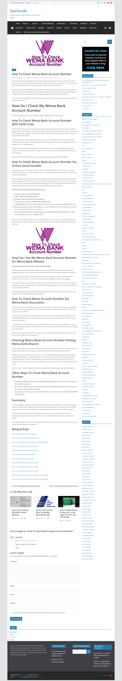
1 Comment (32, 78)
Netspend (85, 301)
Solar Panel (85, 351)
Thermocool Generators (89, 375)
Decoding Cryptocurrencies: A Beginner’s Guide (96, 97)
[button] (29, 23)
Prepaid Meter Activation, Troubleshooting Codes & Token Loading (102, 664)
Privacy (18, 32)
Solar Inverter (86, 348)
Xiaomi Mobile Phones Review (91, 404)
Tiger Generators (87, 378)
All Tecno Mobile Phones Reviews (92, 137)
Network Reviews (87, 304)
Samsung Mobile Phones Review (91, 331)
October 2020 (86, 532)
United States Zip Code (89, 398)
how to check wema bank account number (47, 78)
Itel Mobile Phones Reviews (90, 275)
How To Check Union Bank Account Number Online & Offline (30, 479)
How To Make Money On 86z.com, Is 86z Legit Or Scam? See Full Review (68, 513)
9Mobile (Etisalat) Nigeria (89, 119)
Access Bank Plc (87, 122)
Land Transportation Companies (91, 287)
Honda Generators (87, 251)
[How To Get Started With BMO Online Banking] (20, 497)
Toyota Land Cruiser (88, 100)
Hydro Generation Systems (90, 257)
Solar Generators (87, 345)
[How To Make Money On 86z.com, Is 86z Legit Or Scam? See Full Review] (68, 497)
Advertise (83, 28)
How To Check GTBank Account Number (24, 454)
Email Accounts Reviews (89, 204)
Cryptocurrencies (47, 23)
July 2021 (85, 506)
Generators (61, 23)
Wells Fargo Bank (87, 401)
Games (84, 231)
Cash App (85, 169)
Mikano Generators (88, 295)
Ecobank (84, 193)
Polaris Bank (85, 322)
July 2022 (85, 471)
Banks (35, 23)
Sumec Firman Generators (90, 366)
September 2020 (87, 535)
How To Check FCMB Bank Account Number (25, 446)
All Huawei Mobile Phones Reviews (92, 131)
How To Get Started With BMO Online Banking (20, 512)
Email (12, 595)
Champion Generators (88, 172)
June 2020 (85, 544)
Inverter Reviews (87, 269)
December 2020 (87, 527)
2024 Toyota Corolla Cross (90, 103)
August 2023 (86, 435)
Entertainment (86, 210)
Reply (17, 548)
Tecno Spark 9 (35, 3)
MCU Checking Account (89, 88)
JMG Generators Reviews (89, 278)
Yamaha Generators (88, 407)
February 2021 (86, 521)
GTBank (84, 245)
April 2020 (85, 550)
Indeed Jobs (85, 260)
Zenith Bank (85, 413)
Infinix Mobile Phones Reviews (91, 263)
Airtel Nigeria (86, 128)
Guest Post (93, 28)
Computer (50, 28)
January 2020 (86, 559)
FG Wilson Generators (88, 216)
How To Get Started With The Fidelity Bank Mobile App (44, 512)
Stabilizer (85, 357)
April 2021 (85, 515)
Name (12, 586)
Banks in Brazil (86, 154)
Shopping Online (87, 343)
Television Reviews (87, 372)
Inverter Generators (88, 266)
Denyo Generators (87, 187)
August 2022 (86, 468)
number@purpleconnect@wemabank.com (29, 209)
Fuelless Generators (88, 228)
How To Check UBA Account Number (23, 458)
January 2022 (86, 488)
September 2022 (87, 465)
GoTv (83, 243)
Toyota (84, 381)
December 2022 (87, 456)
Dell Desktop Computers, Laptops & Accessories (96, 184)
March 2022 (85, 482)
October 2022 (86, 462)
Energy (59, 28)
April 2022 (85, 479)
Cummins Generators (88, 181)
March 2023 (85, 447)
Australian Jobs (86, 143)
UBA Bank (85, 390)
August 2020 (86, 538)
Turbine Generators (88, 387)
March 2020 (85, 553)
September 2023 (87, 432)
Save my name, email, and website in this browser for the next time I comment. (39, 613)
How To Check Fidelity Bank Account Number (25, 450)
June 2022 (85, 474)
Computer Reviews (87, 175)
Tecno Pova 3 (86, 109)
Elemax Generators (88, 198)
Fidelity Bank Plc (87, 219)
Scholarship (85, 337)
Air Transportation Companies (91, 125)
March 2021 (85, 518)
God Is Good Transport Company (92, 240)
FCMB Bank (85, 213)
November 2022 (87, 459)
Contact (67, 28)
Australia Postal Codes (88, 140)
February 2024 (86, 426)
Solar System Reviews (88, 354)
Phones (25, 23)
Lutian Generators (87, 293)
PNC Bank (85, 319)
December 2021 (87, 491)
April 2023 (85, 444)
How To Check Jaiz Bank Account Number (24, 434)
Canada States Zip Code (89, 163)
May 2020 (85, 547)
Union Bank (85, 393)
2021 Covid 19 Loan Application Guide (36, 32)
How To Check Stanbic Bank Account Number (25, 471)
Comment (14, 562)
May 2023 (85, 441)
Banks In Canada (87, 157)
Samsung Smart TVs (88, 334)
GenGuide (18, 10)
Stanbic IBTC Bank (87, 360)
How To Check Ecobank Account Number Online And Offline (30, 442)
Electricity (19, 28)
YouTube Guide (86, 410)
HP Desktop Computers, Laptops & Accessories (96, 254)
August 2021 (86, 503)
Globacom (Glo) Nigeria (89, 237)
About (75, 28)
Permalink (34, 540)
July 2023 (85, 438)
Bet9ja (84, 160)
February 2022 (86, 485)
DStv (83, 190)
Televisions (73, 23)
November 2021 (87, 494)
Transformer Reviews (88, 384)
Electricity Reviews (87, 195)
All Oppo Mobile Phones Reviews (92, 134)
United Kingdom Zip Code (90, 395)
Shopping (93, 23)
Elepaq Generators (87, 201)
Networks (83, 23)
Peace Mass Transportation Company (93, 310)
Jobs (83, 281)
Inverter (41, 28)
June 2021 (85, 509)
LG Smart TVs (86, 290)
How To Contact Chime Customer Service (63, 486)
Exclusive (15, 78)
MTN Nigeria (86, 298)
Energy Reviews (86, 207)
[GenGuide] (12, 28)
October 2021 (86, 497)
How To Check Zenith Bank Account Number (25, 467)
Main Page (13, 632)
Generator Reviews (87, 234)
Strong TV (85, 363)
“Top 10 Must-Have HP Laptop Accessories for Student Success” (58, 654)
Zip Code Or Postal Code (89, 416)
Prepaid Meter (86, 325)
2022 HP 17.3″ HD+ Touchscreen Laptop (94, 85)
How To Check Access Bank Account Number (25, 463)
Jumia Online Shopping (89, 284)
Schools (84, 340)
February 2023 (86, 450)
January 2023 (86, 453)
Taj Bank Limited (87, 369)
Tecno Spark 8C (86, 106)
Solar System (30, 28)
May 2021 (85, 512)
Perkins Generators (88, 313)
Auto (83, 145)
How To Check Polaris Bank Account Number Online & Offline (30, 475)
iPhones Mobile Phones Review (91, 272)
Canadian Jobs (86, 166)
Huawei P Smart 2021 (88, 94)
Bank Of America (87, 148)
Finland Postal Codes (88, 222)
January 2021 (86, 524)
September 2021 (87, 500)
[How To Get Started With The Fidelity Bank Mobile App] (44, 497)
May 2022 (85, 477)
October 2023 (86, 429)
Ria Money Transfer (88, 328)
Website (13, 603)
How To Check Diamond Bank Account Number (26, 438)
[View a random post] (110, 28)
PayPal (84, 307)
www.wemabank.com (24, 279)
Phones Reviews (87, 316)
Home (18, 23)
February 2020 (86, 556)
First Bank (85, 225)
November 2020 (87, 529)
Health (84, 248)
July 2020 (85, 541)
